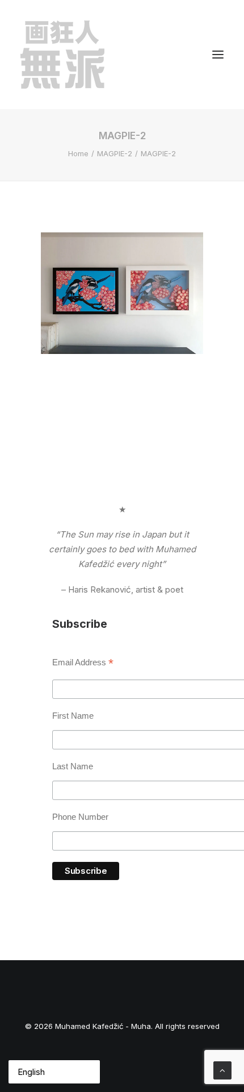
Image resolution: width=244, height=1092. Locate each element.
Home (78, 153)
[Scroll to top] (222, 1069)
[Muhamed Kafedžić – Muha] (62, 54)
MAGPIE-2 (114, 153)
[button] (218, 54)
